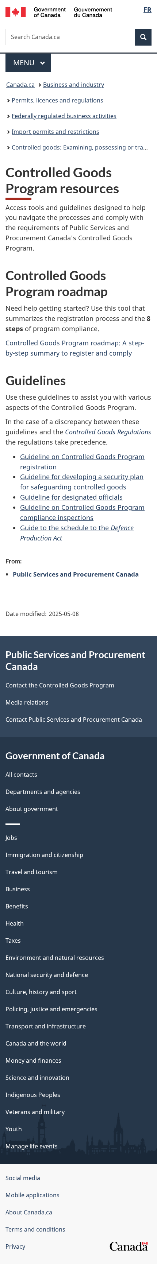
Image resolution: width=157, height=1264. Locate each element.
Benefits (16, 906)
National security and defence (46, 975)
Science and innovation (37, 1078)
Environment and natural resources (54, 958)
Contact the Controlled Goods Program (59, 685)
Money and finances (33, 1060)
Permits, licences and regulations (57, 100)
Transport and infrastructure (45, 1026)
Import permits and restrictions (55, 132)
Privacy (15, 1246)
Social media (22, 1178)
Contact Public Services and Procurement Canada (73, 720)
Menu (25, 62)
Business (17, 889)
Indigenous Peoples (32, 1095)
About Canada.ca (28, 1212)
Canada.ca (20, 85)
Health (14, 923)
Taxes (13, 941)
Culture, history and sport (41, 992)
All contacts (21, 775)
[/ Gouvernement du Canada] (58, 11)
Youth (13, 1129)
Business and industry (73, 85)
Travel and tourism (31, 872)
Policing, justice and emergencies (51, 1009)
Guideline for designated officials (71, 497)
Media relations (27, 702)
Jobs (11, 838)
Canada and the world (35, 1043)
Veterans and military (35, 1112)
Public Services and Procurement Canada (76, 574)
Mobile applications (32, 1195)
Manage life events (31, 1146)
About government (31, 809)
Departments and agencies (42, 792)
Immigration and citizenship (44, 855)
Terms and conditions (35, 1229)
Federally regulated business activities (64, 116)
